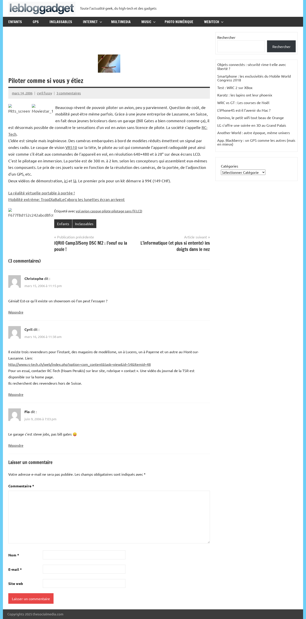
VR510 (71, 147)
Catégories (229, 166)
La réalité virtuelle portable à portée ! (41, 192)
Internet (90, 21)
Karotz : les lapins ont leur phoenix (244, 95)
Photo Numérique (179, 21)
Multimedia (121, 21)
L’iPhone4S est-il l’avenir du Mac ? (243, 110)
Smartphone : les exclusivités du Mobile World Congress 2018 (254, 78)
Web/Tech (211, 21)
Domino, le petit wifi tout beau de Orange (250, 117)
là (74, 180)
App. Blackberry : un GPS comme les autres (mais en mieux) (256, 142)
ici (66, 180)
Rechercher (226, 37)
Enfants (15, 21)
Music (146, 21)
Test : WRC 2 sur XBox (234, 87)
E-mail (15, 569)
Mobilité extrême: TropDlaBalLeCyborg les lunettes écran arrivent (66, 199)
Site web (15, 583)
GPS (36, 21)
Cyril (28, 329)
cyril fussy (44, 93)
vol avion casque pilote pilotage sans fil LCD (109, 211)
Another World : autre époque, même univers (253, 132)
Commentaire (21, 486)
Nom (13, 555)
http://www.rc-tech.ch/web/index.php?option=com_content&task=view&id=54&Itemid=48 (79, 364)
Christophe (33, 278)
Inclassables (61, 21)
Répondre (15, 312)
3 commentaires (68, 93)
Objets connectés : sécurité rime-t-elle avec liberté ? (251, 66)
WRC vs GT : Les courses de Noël (243, 102)
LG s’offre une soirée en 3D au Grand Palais (251, 125)
